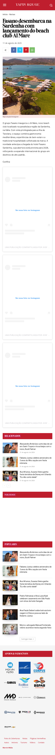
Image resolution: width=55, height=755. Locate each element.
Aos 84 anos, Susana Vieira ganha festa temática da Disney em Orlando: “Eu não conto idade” (36, 474)
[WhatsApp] (32, 50)
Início (5, 14)
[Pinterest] (26, 50)
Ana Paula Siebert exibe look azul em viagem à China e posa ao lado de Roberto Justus (35, 613)
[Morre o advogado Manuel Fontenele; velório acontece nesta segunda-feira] (10, 629)
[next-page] (8, 485)
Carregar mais (26, 639)
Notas (12, 14)
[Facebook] (13, 50)
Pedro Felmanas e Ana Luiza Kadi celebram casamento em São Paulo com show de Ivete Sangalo (35, 598)
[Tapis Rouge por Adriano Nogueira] (27, 4)
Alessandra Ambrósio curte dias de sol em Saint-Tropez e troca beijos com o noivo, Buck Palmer (36, 446)
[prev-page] (4, 485)
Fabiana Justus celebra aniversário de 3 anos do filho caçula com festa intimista (36, 460)
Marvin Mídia (8, 748)
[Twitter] (20, 50)
